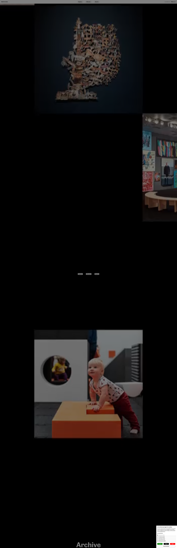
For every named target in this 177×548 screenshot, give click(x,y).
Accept (166, 543)
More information (166, 546)
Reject (173, 543)
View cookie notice (160, 533)
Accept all (159, 543)
